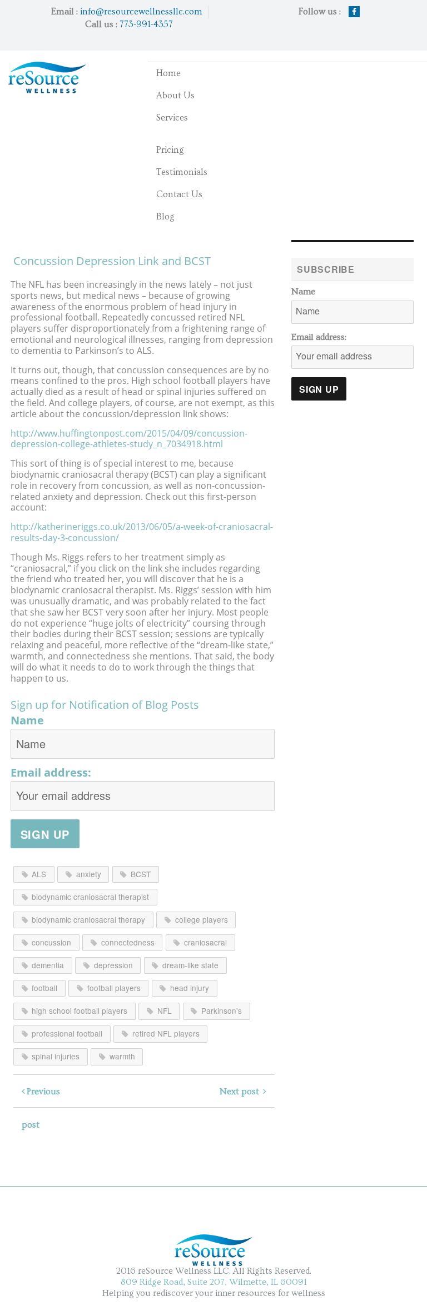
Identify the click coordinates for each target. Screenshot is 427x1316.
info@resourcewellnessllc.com (141, 12)
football (44, 987)
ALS (39, 873)
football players (114, 987)
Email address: (51, 772)
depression (113, 964)
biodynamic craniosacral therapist (90, 896)
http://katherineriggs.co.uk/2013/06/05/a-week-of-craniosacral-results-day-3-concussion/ (142, 532)
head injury (189, 987)
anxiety (88, 873)
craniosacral (205, 942)
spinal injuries (56, 1056)
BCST (141, 873)
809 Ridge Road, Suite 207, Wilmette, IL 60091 (214, 1282)
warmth (122, 1056)
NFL (164, 1010)
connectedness (128, 942)
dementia (48, 964)
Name (27, 720)
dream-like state (190, 964)
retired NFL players (166, 1033)
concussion (51, 942)
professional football (67, 1033)
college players (201, 919)
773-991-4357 (146, 24)
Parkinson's (221, 1010)
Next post (241, 1092)
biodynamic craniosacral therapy (88, 919)
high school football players (79, 1010)
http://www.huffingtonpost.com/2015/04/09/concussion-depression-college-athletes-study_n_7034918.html (129, 439)
